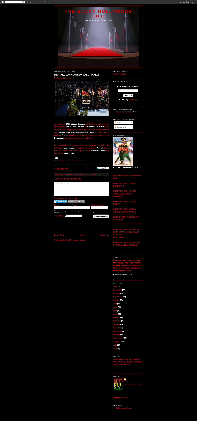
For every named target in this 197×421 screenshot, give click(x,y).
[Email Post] (56, 158)
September (117, 297)
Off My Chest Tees (120, 398)
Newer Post (59, 235)
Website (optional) (98, 205)
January (116, 324)
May (115, 311)
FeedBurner (133, 100)
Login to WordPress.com (76, 201)
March (115, 317)
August (116, 300)
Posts (119, 122)
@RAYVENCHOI (119, 74)
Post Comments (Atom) (75, 240)
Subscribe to (59, 216)
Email (74, 205)
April (115, 314)
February (117, 321)
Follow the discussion (106, 168)
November (117, 290)
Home (82, 235)
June (115, 286)
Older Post (104, 235)
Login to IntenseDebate (60, 201)
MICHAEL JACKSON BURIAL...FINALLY (76, 74)
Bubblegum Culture (124, 408)
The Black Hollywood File (98, 13)
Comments (121, 127)
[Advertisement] (70, 228)
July (115, 304)
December (117, 328)
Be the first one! (89, 174)
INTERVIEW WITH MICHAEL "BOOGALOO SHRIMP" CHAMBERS (124, 193)
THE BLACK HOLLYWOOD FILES (123, 112)
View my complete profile (133, 384)
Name (56, 205)
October (116, 293)
